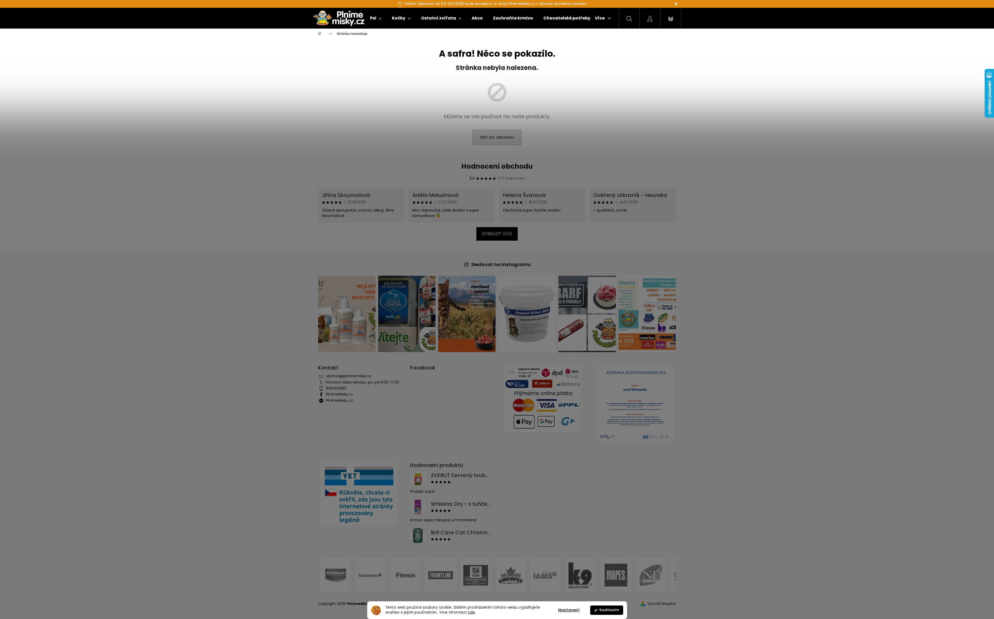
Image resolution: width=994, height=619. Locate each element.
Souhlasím (609, 610)
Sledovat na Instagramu (501, 264)
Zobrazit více (497, 234)
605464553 (336, 388)
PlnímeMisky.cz (339, 394)
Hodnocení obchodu (497, 166)
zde (471, 612)
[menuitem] (376, 18)
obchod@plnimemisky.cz (348, 376)
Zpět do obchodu (497, 137)
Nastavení (569, 610)
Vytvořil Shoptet (661, 603)
